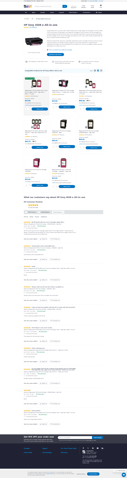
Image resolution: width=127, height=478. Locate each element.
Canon (52, 12)
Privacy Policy (89, 440)
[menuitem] (95, 70)
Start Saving (97, 437)
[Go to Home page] (28, 6)
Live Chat (101, 1)
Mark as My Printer (56, 54)
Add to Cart (39, 109)
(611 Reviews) (33, 27)
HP (26, 12)
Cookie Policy (49, 473)
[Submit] (65, 6)
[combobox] (50, 6)
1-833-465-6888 (93, 1)
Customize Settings (80, 474)
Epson (33, 12)
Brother (43, 12)
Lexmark (61, 12)
